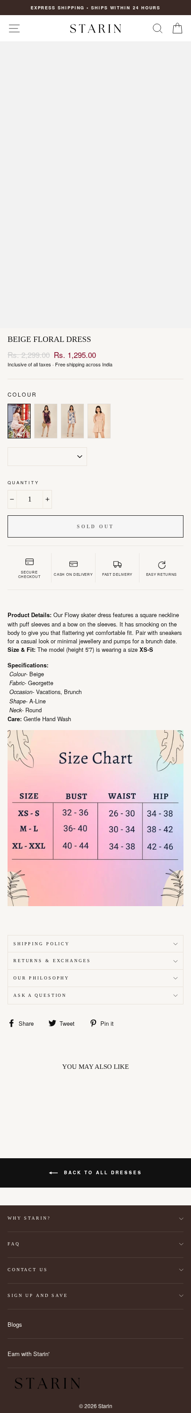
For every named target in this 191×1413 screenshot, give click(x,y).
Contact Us (28, 1269)
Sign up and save (38, 1295)
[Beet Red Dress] (45, 421)
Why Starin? (29, 1218)
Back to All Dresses (101, 1172)
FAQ (14, 1243)
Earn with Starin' (28, 1353)
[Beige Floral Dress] (19, 421)
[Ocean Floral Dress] (72, 421)
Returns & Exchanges (52, 960)
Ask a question (40, 995)
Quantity (23, 482)
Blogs (15, 1324)
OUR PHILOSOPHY (41, 977)
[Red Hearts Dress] (99, 421)
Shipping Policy (41, 943)
